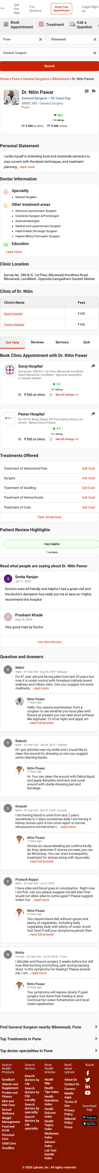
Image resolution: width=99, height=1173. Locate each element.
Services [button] (62, 342)
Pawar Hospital (14, 324)
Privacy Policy (69, 1112)
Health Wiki (48, 1081)
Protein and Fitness (10, 1094)
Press (68, 1127)
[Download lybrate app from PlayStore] (89, 1118)
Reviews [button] (37, 342)
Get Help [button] (12, 342)
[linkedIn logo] (88, 1088)
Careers (69, 1089)
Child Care (9, 1143)
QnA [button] (86, 342)
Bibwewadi (60, 79)
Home (4, 79)
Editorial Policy (69, 1120)
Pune (16, 79)
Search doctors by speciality (32, 1108)
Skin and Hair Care (8, 1103)
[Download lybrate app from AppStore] (89, 1125)
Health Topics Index (49, 1125)
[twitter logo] (88, 1081)
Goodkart (8, 1079)
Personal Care (8, 1137)
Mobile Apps (69, 1095)
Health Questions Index (51, 1100)
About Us (70, 1079)
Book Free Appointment (61, 8)
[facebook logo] (88, 1075)
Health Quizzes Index (50, 1112)
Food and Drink (8, 1128)
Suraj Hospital (13, 313)
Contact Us (71, 1084)
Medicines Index (51, 1135)
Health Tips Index (51, 1090)
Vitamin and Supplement (10, 1086)
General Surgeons (36, 79)
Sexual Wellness (8, 1111)
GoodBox (8, 1148)
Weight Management (11, 1120)
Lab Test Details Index (50, 1154)
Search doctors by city (32, 1079)
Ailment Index (49, 1144)
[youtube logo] (88, 1094)
